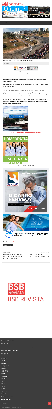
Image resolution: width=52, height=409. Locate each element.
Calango (12, 63)
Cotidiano (4, 366)
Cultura (4, 368)
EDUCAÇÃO (5, 371)
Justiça (5, 245)
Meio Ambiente (5, 381)
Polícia (3, 385)
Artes (3, 356)
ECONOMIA (5, 370)
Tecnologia (4, 391)
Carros (3, 361)
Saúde (3, 388)
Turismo (4, 393)
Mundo (3, 383)
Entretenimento (5, 375)
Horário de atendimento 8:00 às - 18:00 (9, 350)
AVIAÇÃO (4, 358)
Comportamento (5, 365)
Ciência (4, 363)
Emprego (4, 373)
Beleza (3, 360)
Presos (10, 241)
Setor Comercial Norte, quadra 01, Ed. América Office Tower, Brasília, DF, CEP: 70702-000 (20, 347)
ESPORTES (5, 376)
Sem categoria (5, 390)
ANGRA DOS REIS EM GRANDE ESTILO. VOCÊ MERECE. (26, 132)
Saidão (14, 241)
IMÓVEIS (4, 378)
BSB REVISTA (16, 4)
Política (10, 245)
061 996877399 (4, 343)
